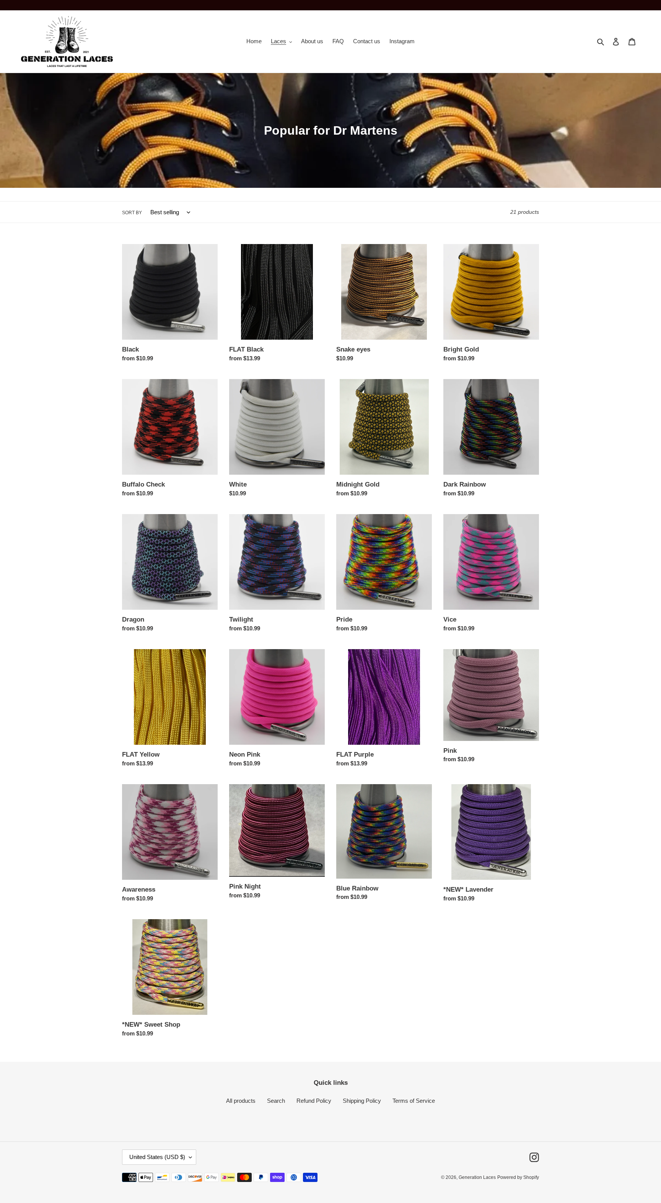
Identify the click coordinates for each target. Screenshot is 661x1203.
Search (276, 1100)
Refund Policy (313, 1100)
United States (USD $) (157, 1157)
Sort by (132, 212)
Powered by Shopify (518, 1177)
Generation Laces (477, 1177)
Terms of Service (413, 1100)
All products (241, 1100)
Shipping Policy (362, 1100)
